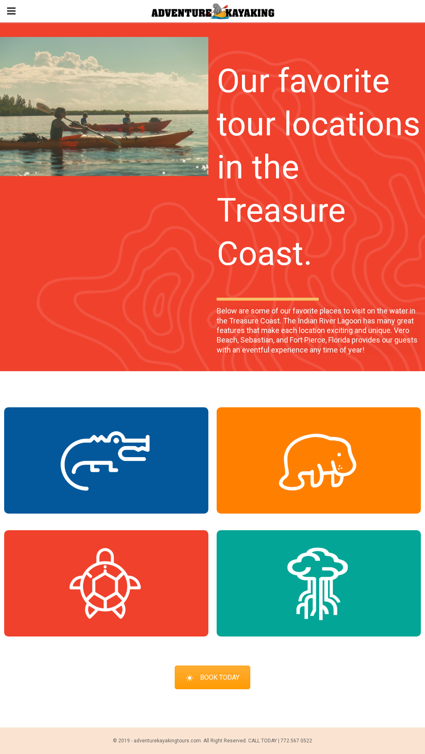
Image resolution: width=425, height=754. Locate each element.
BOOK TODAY (219, 677)
